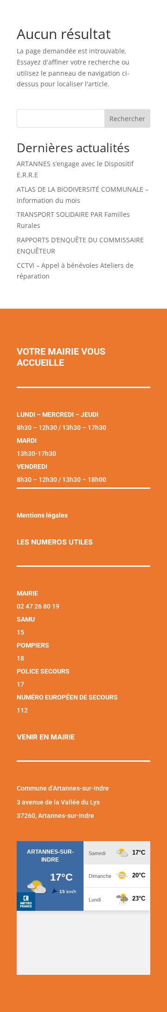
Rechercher (127, 118)
